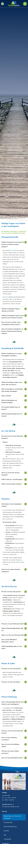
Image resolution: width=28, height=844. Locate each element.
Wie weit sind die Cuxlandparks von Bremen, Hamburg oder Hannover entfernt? (12, 331)
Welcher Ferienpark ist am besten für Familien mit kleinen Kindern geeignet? (12, 244)
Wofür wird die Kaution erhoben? (11, 484)
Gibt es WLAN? (6, 396)
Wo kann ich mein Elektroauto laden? (12, 624)
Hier (4, 558)
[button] (14, 244)
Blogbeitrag (19, 560)
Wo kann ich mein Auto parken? (11, 592)
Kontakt (4, 793)
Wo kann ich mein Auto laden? (10, 682)
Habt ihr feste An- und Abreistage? (12, 479)
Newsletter (6, 831)
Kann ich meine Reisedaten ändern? (12, 758)
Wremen (5, 297)
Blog (5, 835)
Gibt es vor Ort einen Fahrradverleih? (12, 635)
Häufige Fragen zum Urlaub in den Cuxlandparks (12, 817)
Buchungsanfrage (8, 822)
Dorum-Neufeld (14, 250)
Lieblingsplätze (7, 839)
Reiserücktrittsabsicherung (10, 826)
